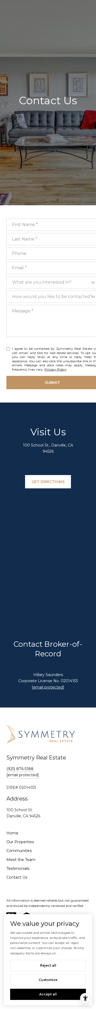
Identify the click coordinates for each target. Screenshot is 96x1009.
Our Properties (20, 841)
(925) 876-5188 (20, 768)
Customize (48, 980)
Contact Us (16, 877)
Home (12, 833)
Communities (19, 850)
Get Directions (48, 481)
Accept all (48, 994)
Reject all (48, 965)
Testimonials (17, 868)
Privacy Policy (55, 369)
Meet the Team (20, 859)
